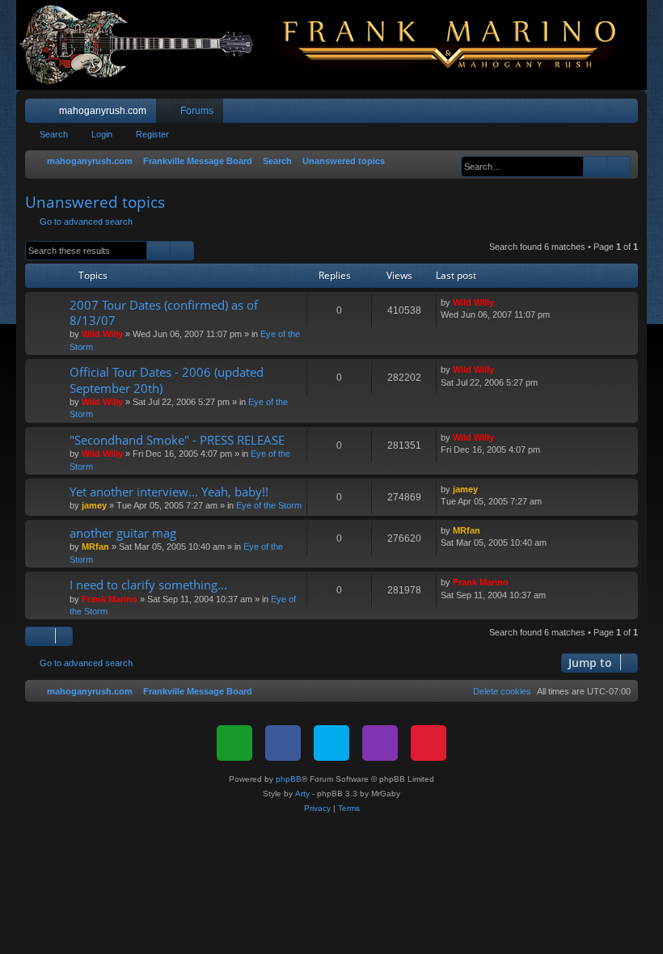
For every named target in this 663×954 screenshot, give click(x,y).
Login (101, 134)
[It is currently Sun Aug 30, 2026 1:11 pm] (453, 162)
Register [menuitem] (629, 114)
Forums (196, 110)
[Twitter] (331, 743)
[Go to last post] (501, 303)
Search (54, 134)
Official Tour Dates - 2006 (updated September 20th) (167, 379)
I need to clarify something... (148, 584)
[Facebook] (283, 743)
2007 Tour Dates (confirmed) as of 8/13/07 (164, 312)
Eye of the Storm (269, 505)
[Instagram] (380, 743)
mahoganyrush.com (102, 110)
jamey (94, 505)
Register (152, 134)
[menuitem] (577, 111)
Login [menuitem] (605, 114)
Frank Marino (109, 599)
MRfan (95, 546)
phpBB (289, 779)
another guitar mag (123, 533)
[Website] (234, 743)
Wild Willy (102, 334)
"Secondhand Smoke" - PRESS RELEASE (177, 440)
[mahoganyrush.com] (331, 45)
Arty (302, 793)
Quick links (40, 114)
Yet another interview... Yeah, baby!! (169, 491)
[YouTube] (428, 743)
